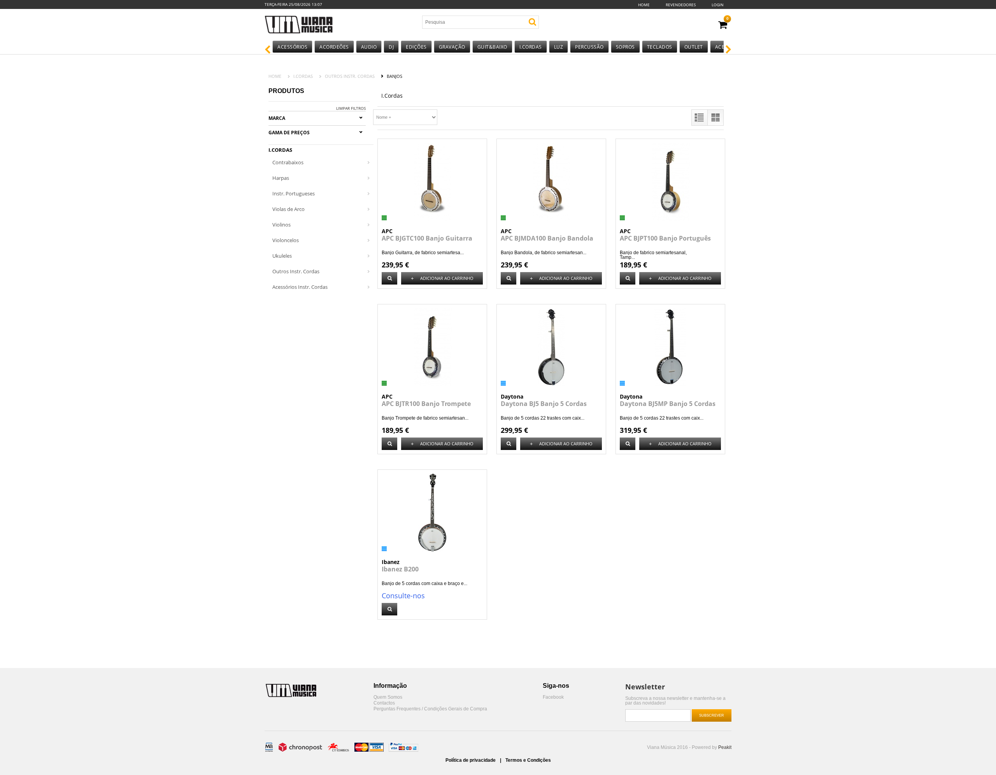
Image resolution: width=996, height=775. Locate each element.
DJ (391, 47)
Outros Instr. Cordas (350, 76)
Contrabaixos (287, 162)
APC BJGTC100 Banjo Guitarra (427, 238)
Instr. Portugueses (293, 193)
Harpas (280, 177)
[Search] (532, 22)
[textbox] (468, 22)
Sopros (625, 47)
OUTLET (693, 47)
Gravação (452, 47)
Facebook (553, 697)
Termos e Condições (528, 760)
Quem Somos (388, 697)
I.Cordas (530, 47)
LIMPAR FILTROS (351, 108)
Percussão (589, 47)
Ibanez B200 (400, 569)
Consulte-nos (403, 595)
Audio (369, 47)
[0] (722, 25)
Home (644, 4)
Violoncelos (285, 240)
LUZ (558, 47)
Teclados (659, 47)
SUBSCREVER (711, 715)
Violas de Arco (288, 209)
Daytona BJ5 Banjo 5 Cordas (544, 403)
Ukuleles (282, 255)
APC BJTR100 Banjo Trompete (426, 403)
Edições (416, 47)
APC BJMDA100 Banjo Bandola (547, 238)
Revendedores (681, 4)
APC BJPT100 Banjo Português (665, 238)
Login (718, 4)
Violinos (281, 224)
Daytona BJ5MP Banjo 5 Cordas (667, 403)
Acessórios (292, 47)
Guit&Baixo (492, 47)
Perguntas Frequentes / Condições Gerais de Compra (430, 709)
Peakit (724, 747)
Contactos (384, 703)
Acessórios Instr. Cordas (300, 286)
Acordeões (334, 47)
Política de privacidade (471, 760)
